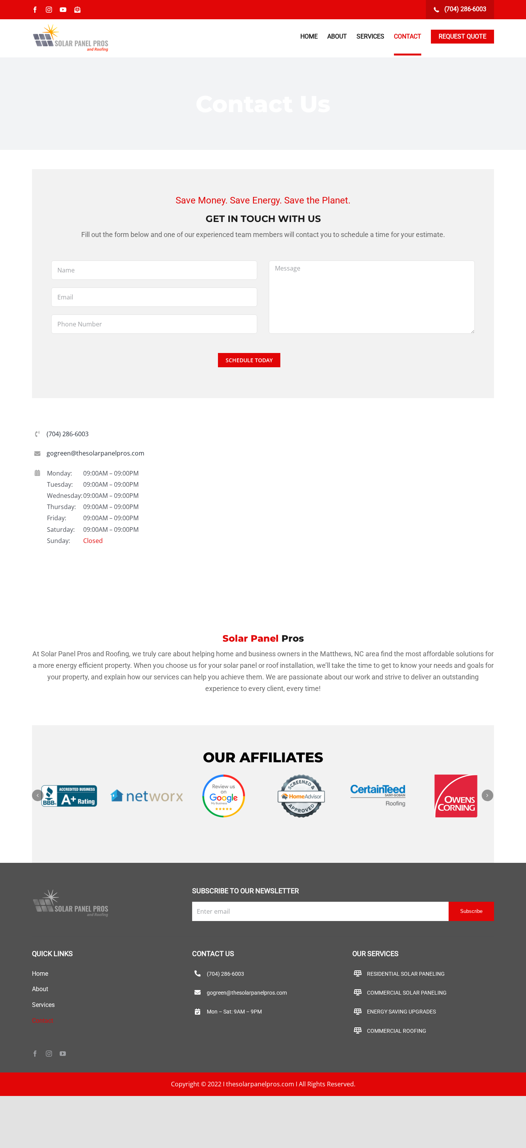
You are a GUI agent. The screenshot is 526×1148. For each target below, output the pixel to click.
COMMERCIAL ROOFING (396, 1031)
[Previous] (38, 795)
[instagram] (49, 1054)
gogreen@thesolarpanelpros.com (95, 453)
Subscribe (471, 911)
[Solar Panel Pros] (70, 891)
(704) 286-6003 (464, 9)
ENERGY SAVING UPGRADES (401, 1011)
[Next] (487, 795)
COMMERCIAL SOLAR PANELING (407, 993)
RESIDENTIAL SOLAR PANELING (406, 974)
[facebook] (35, 1054)
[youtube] (63, 1054)
